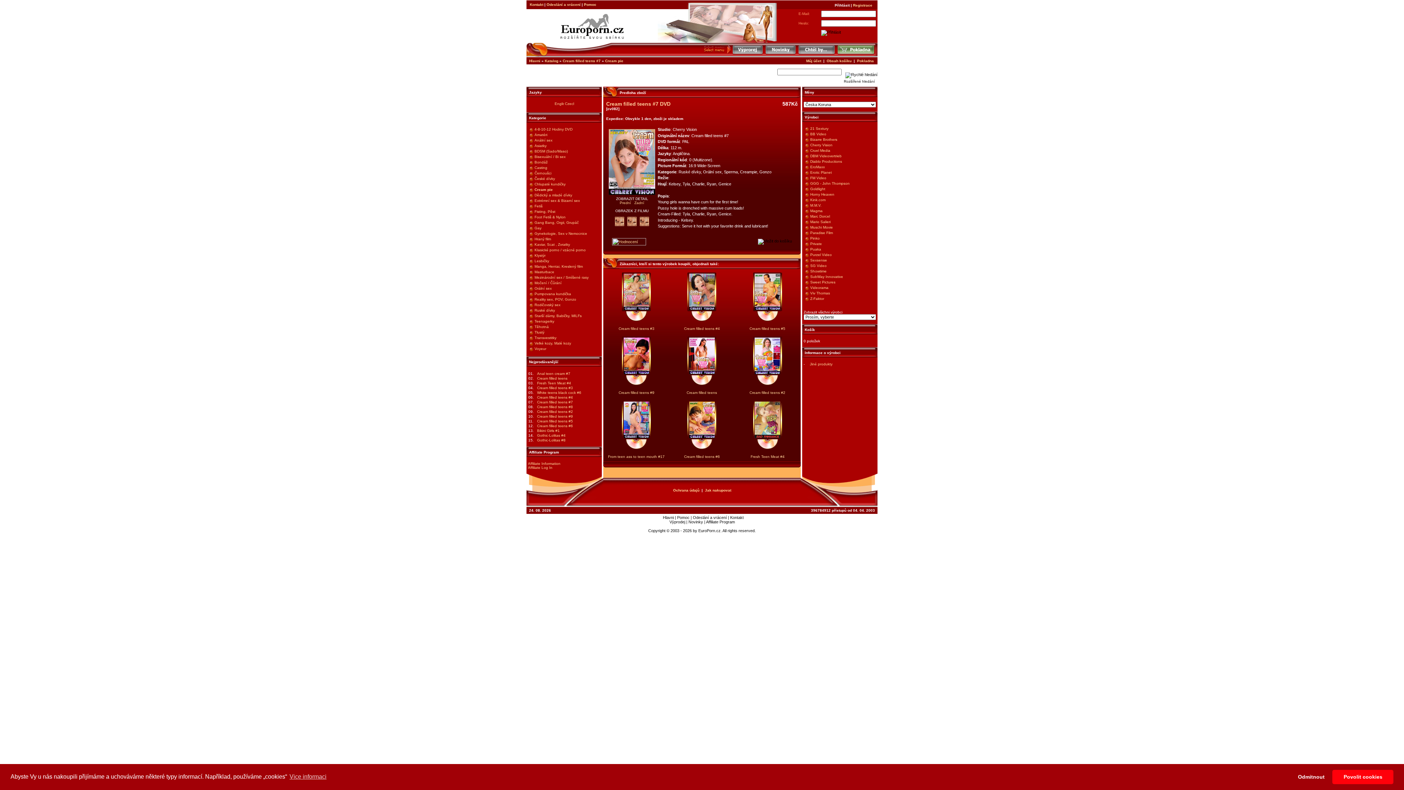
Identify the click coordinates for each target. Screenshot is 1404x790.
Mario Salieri (820, 222)
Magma (816, 211)
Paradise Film (821, 233)
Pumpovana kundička (553, 294)
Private (816, 244)
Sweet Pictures (822, 282)
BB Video (818, 134)
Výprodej (677, 522)
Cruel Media (820, 150)
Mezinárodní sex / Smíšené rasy (562, 277)
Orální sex (543, 288)
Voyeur (540, 349)
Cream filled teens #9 (555, 416)
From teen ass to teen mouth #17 (636, 457)
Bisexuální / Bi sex (550, 157)
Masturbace (544, 272)
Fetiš (539, 206)
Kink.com (818, 200)
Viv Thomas (820, 293)
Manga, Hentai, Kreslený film (559, 266)
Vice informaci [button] (308, 777)
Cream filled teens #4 (555, 397)
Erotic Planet (821, 172)
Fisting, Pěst (545, 212)
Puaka (815, 249)
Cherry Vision (821, 145)
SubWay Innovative (826, 277)
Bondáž (541, 162)
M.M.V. (816, 205)
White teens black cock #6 (559, 393)
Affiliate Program (720, 522)
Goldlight (817, 189)
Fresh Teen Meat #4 (554, 383)
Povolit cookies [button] (1363, 777)
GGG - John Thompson (830, 183)
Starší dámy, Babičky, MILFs (558, 316)
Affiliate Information (544, 464)
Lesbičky (542, 261)
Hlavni (534, 61)
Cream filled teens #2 (555, 412)
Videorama (819, 288)
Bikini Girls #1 (548, 431)
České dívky (545, 179)
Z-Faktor (817, 299)
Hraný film (543, 239)
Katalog (551, 61)
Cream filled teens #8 (555, 407)
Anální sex (543, 140)
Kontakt (536, 5)
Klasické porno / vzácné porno (560, 250)
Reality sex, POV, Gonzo (555, 299)
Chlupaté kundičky (550, 184)
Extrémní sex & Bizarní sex (557, 201)
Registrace (862, 5)
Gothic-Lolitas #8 (551, 440)
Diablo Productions (826, 161)
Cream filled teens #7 (582, 61)
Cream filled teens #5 (555, 421)
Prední (626, 203)
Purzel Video (821, 255)
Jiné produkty (821, 364)
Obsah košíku (839, 61)
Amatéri (541, 135)
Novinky (695, 522)
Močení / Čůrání (548, 283)
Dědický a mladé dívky (553, 195)
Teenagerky (544, 321)
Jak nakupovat (718, 490)
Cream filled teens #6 (555, 426)
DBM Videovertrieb (826, 156)
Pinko (815, 238)
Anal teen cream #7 (553, 374)
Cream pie (614, 61)
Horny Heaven (822, 194)
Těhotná (542, 327)
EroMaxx (817, 167)
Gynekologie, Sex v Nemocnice (561, 234)
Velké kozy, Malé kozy (553, 343)
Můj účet (813, 61)
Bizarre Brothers (823, 140)
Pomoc (590, 5)
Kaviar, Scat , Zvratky (552, 244)
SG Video (818, 266)
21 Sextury (819, 129)
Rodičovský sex (548, 305)
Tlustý (539, 332)
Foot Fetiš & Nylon (550, 217)
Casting (541, 168)
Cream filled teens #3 (555, 388)
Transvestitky (545, 338)
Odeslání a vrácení (564, 5)
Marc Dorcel (820, 216)
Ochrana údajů (686, 490)
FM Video (818, 178)
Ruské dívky (545, 310)
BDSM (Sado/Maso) (551, 151)
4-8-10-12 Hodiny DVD (554, 129)
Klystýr (540, 255)
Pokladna (865, 61)
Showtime (818, 271)
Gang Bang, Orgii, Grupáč (557, 223)
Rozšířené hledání (859, 81)
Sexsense (818, 260)
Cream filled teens (552, 378)
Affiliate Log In (540, 468)
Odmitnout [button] (1311, 777)
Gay (538, 228)
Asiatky (541, 146)
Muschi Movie (821, 227)
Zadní (639, 203)
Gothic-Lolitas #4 (551, 435)
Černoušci (543, 173)
